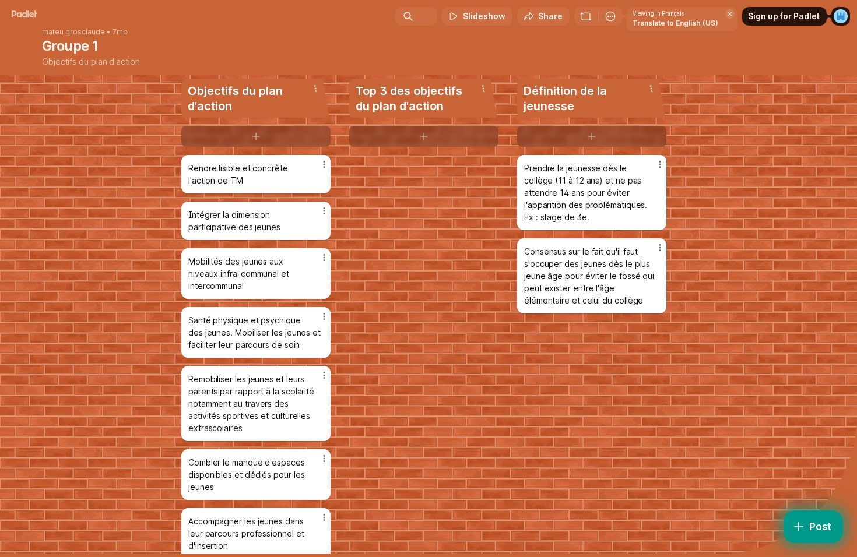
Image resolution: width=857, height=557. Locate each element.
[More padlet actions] (610, 16)
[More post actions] (324, 164)
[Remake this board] (586, 16)
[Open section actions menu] (315, 88)
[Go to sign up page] (840, 16)
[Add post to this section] (256, 136)
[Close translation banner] (730, 14)
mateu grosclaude (73, 32)
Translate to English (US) (675, 23)
